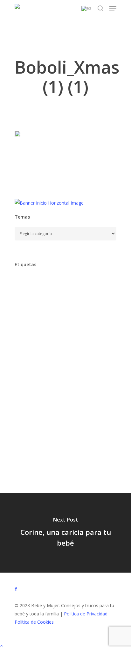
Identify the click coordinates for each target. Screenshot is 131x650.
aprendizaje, (30, 296)
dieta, (89, 336)
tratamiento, (31, 469)
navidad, (54, 429)
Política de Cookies (34, 622)
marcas (57, 416)
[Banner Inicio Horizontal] (49, 203)
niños (79, 429)
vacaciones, (68, 469)
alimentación (31, 282)
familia (25, 376)
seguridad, (28, 456)
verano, (99, 469)
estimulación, (91, 362)
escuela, (58, 362)
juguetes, (81, 402)
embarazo (28, 362)
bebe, (83, 296)
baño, (60, 296)
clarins (24, 322)
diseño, (26, 349)
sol (53, 456)
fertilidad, (53, 376)
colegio (76, 322)
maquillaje (28, 416)
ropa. (50, 442)
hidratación (54, 389)
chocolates (80, 309)
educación (85, 349)
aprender (64, 282)
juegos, (53, 402)
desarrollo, (60, 336)
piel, (100, 429)
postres (26, 442)
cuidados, (28, 336)
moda (82, 416)
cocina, (50, 322)
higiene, (85, 389)
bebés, (25, 309)
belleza (50, 309)
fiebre (80, 376)
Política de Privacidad (85, 614)
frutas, (25, 389)
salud (72, 442)
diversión (54, 349)
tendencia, (78, 456)
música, (26, 429)
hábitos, (26, 402)
